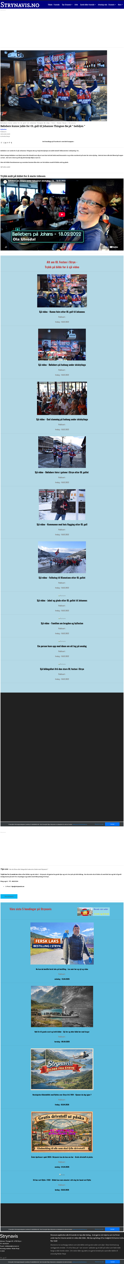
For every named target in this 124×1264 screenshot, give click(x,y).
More (120, 4)
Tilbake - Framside (54, 4)
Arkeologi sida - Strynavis (106, 4)
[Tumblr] (11, 143)
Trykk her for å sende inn (9, 874)
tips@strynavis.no (17, 886)
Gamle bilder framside (87, 4)
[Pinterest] (9, 143)
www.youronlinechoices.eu (79, 1262)
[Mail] (7, 143)
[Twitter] (3, 143)
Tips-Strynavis (66, 4)
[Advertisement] (58, 28)
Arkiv (76, 4)
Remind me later (99, 1262)
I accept (113, 1262)
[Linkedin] (5, 143)
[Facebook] (1, 143)
